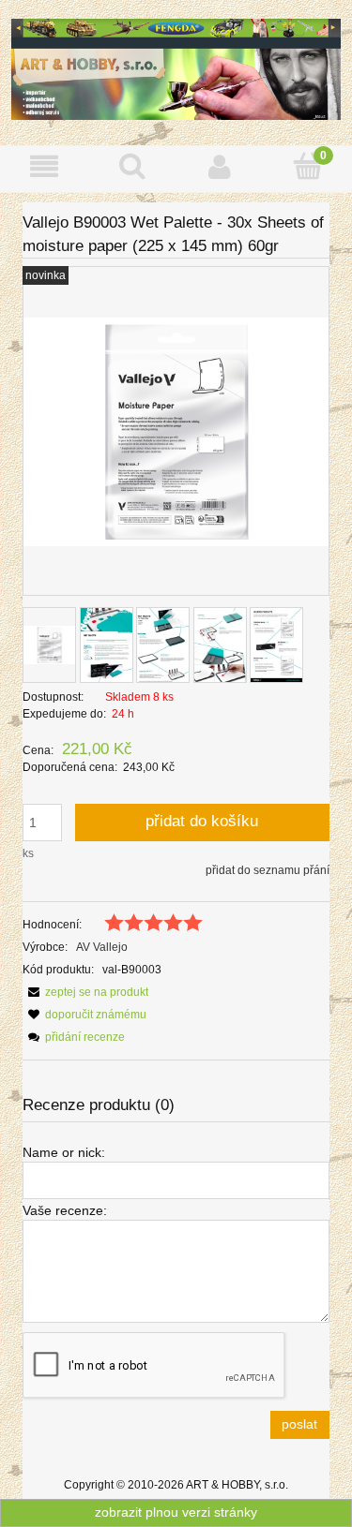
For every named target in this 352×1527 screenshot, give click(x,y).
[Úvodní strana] (176, 68)
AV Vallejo (102, 947)
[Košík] (308, 165)
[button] (44, 166)
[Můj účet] (220, 166)
